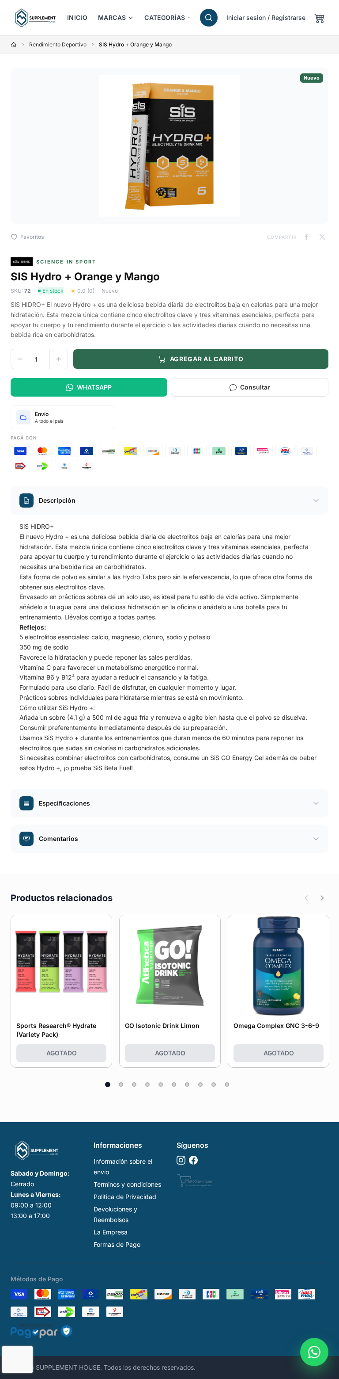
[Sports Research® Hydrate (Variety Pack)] (61, 965)
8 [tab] (200, 1084)
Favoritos (32, 236)
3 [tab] (134, 1084)
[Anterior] (306, 898)
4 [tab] (147, 1084)
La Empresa (111, 1232)
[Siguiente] (322, 898)
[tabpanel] (61, 991)
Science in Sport (66, 262)
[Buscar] (209, 18)
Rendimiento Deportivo (58, 44)
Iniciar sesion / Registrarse (265, 17)
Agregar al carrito (207, 359)
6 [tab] (174, 1084)
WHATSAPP (94, 387)
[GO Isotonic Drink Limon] (170, 965)
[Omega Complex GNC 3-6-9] (278, 965)
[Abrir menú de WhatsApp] (314, 1347)
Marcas (112, 17)
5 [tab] (160, 1084)
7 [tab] (187, 1084)
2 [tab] (121, 1084)
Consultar (255, 387)
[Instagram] (181, 1160)
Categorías (164, 17)
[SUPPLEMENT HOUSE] (35, 17)
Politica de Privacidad (125, 1196)
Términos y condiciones (127, 1184)
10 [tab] (227, 1084)
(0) (90, 290)
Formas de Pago (117, 1244)
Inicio (77, 17)
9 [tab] (213, 1084)
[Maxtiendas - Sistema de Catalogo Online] (195, 1180)
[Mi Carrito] (319, 17)
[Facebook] (193, 1160)
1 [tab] (107, 1084)
